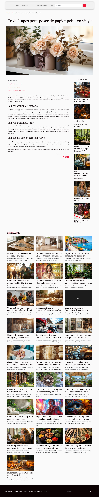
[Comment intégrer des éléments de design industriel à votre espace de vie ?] (78, 298)
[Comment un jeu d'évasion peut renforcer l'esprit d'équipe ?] (20, 298)
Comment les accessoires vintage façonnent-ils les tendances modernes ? (18, 337)
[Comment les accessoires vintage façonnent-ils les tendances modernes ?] (20, 325)
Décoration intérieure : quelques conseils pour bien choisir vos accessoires (81, 175)
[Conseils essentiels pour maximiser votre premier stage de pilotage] (49, 325)
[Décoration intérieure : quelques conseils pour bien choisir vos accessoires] (82, 162)
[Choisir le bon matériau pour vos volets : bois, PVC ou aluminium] (20, 380)
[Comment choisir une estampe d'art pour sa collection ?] (78, 325)
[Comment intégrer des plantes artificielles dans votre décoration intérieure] (20, 407)
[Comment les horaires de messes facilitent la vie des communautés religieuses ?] (20, 271)
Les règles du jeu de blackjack (81, 221)
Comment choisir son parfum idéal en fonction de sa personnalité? (48, 283)
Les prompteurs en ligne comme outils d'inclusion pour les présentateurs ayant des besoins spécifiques (20, 449)
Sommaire (13, 80)
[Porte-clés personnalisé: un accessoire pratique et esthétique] (20, 244)
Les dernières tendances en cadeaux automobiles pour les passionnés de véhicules (77, 364)
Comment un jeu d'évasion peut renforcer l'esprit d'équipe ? (20, 310)
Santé (32, 5)
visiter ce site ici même (36, 111)
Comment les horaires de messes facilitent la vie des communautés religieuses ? (19, 283)
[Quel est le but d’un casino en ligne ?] (82, 90)
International (25, 5)
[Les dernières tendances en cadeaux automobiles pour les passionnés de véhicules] (78, 352)
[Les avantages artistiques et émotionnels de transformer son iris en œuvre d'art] (78, 407)
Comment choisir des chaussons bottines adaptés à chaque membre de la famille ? (49, 310)
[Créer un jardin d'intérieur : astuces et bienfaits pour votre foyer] (78, 271)
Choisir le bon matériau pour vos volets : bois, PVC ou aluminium (19, 391)
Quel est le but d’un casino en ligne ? (81, 100)
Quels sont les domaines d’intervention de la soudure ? (81, 123)
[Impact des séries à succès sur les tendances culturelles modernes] (49, 407)
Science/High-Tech (42, 5)
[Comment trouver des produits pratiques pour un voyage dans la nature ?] (82, 137)
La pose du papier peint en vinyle (17, 90)
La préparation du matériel (15, 84)
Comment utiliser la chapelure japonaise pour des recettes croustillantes (49, 364)
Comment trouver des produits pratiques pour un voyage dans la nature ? (82, 149)
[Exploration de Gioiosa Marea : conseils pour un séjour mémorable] (78, 244)
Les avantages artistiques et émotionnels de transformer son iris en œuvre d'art (77, 419)
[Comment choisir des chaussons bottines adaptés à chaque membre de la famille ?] (49, 298)
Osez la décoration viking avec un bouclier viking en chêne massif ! (49, 391)
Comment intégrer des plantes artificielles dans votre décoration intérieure (20, 419)
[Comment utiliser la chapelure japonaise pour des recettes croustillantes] (49, 352)
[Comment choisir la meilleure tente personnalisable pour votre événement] (78, 380)
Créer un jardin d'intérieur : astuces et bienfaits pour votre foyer (78, 283)
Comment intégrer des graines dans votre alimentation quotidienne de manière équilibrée (49, 449)
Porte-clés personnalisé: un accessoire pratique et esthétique (19, 255)
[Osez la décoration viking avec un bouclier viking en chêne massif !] (49, 380)
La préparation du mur (14, 87)
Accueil (8, 13)
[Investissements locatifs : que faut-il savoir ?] (20, 463)
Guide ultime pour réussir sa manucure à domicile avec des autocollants (20, 364)
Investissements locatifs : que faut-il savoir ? (20, 474)
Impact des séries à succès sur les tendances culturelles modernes (49, 419)
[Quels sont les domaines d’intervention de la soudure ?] (82, 112)
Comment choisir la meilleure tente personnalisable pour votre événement (77, 391)
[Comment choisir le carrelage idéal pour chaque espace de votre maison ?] (49, 244)
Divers (51, 5)
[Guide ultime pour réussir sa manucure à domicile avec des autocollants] (20, 352)
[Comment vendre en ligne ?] (82, 189)
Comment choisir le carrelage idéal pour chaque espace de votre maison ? (49, 255)
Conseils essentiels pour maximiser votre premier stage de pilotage (49, 337)
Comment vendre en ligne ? (81, 199)
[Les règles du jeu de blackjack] (82, 211)
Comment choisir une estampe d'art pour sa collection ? (78, 336)
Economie (16, 5)
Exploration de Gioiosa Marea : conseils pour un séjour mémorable (78, 255)
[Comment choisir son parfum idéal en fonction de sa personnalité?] (49, 271)
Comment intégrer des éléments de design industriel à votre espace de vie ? (78, 310)
